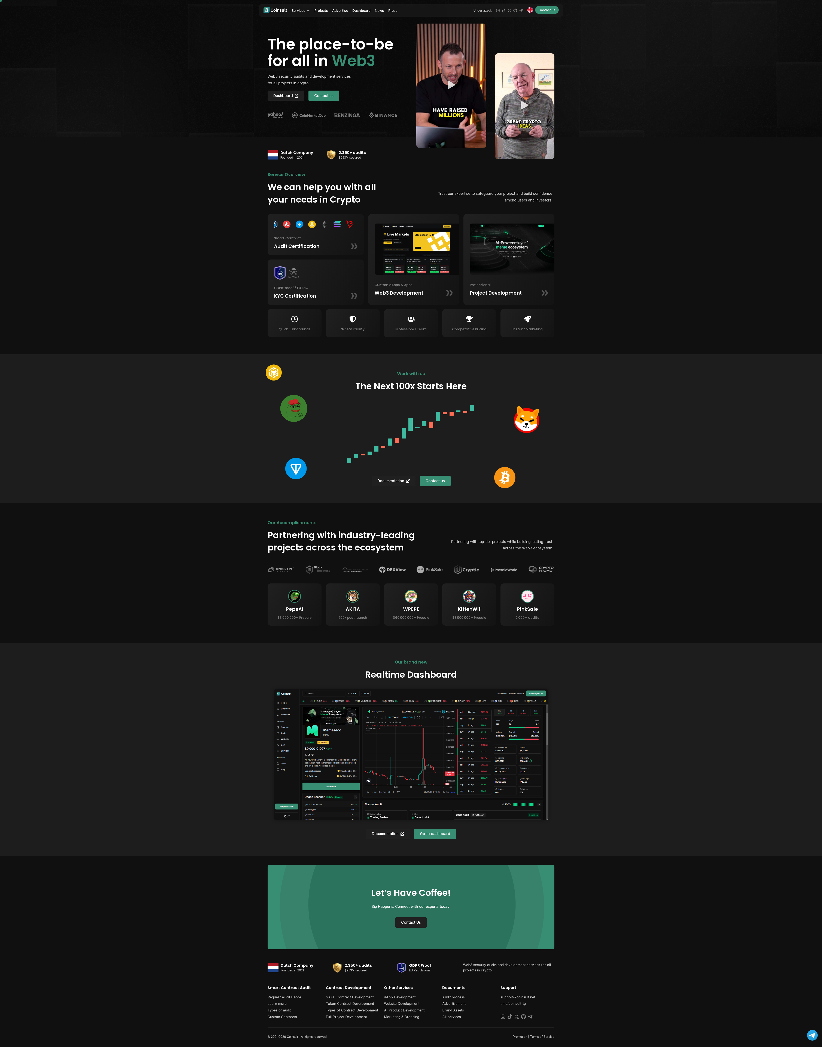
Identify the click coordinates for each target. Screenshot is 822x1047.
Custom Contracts (282, 1017)
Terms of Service (542, 1036)
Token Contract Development (350, 1003)
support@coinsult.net (517, 997)
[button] (451, 86)
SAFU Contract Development (350, 997)
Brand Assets (453, 1010)
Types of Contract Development (352, 1010)
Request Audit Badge (284, 997)
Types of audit (279, 1010)
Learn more (277, 1003)
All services (451, 1017)
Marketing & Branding (401, 1017)
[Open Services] (308, 10)
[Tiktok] (504, 10)
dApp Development (399, 997)
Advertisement (454, 1003)
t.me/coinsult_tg (513, 1003)
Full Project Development (346, 1017)
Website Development (401, 1003)
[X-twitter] (509, 10)
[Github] (515, 10)
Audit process (453, 997)
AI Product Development (404, 1010)
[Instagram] (498, 10)
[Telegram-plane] (521, 10)
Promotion (520, 1036)
